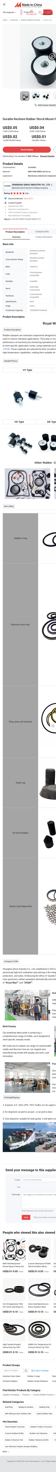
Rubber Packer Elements (37, 1381)
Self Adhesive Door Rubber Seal (18, 1413)
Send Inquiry (27, 149)
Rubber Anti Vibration (38, 1433)
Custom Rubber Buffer (14, 1433)
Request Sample (47, 156)
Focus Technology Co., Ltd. (34, 1461)
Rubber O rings (33, 1376)
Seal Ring (9, 1407)
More (5, 1451)
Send (26, 1217)
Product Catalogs (41, 1370)
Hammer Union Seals (11, 1376)
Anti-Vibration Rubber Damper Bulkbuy (21, 1446)
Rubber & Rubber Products (30, 20)
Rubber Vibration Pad (14, 1440)
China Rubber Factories (15, 1426)
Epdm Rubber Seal (44, 1413)
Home (5, 20)
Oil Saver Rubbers (10, 1381)
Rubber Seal (47, 20)
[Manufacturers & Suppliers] (28, 4)
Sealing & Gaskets (25, 1407)
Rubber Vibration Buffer (39, 1440)
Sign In (7, 219)
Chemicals (14, 20)
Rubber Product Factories (41, 1426)
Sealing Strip (44, 1407)
